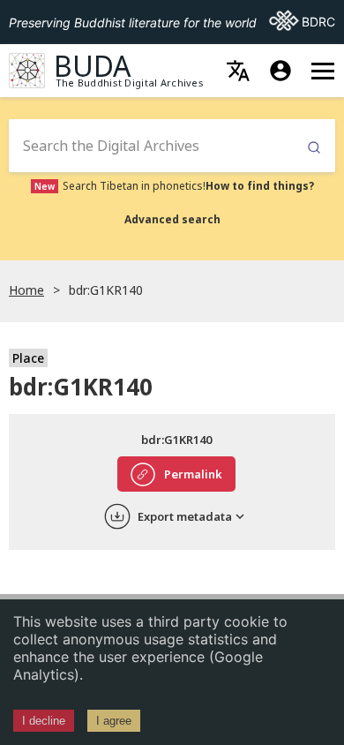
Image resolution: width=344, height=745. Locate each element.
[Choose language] (238, 70)
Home (26, 290)
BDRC (302, 21)
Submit (314, 147)
